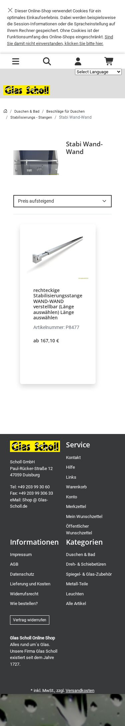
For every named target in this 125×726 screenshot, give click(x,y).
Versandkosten (80, 690)
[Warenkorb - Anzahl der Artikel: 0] (109, 61)
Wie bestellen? (24, 603)
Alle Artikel (76, 603)
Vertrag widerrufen (29, 620)
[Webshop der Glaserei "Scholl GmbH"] (26, 90)
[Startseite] (5, 111)
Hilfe (70, 467)
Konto (71, 496)
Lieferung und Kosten (30, 583)
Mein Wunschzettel (84, 516)
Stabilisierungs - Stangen (31, 117)
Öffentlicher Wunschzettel (79, 529)
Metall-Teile (77, 583)
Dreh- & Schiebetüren (86, 564)
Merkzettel (76, 506)
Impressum (21, 554)
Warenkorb (76, 486)
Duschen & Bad (26, 111)
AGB (14, 564)
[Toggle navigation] (15, 61)
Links (71, 477)
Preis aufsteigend (36, 201)
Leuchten (75, 593)
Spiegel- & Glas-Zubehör (89, 574)
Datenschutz (22, 574)
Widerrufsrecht (24, 593)
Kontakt (73, 457)
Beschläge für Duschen (65, 111)
